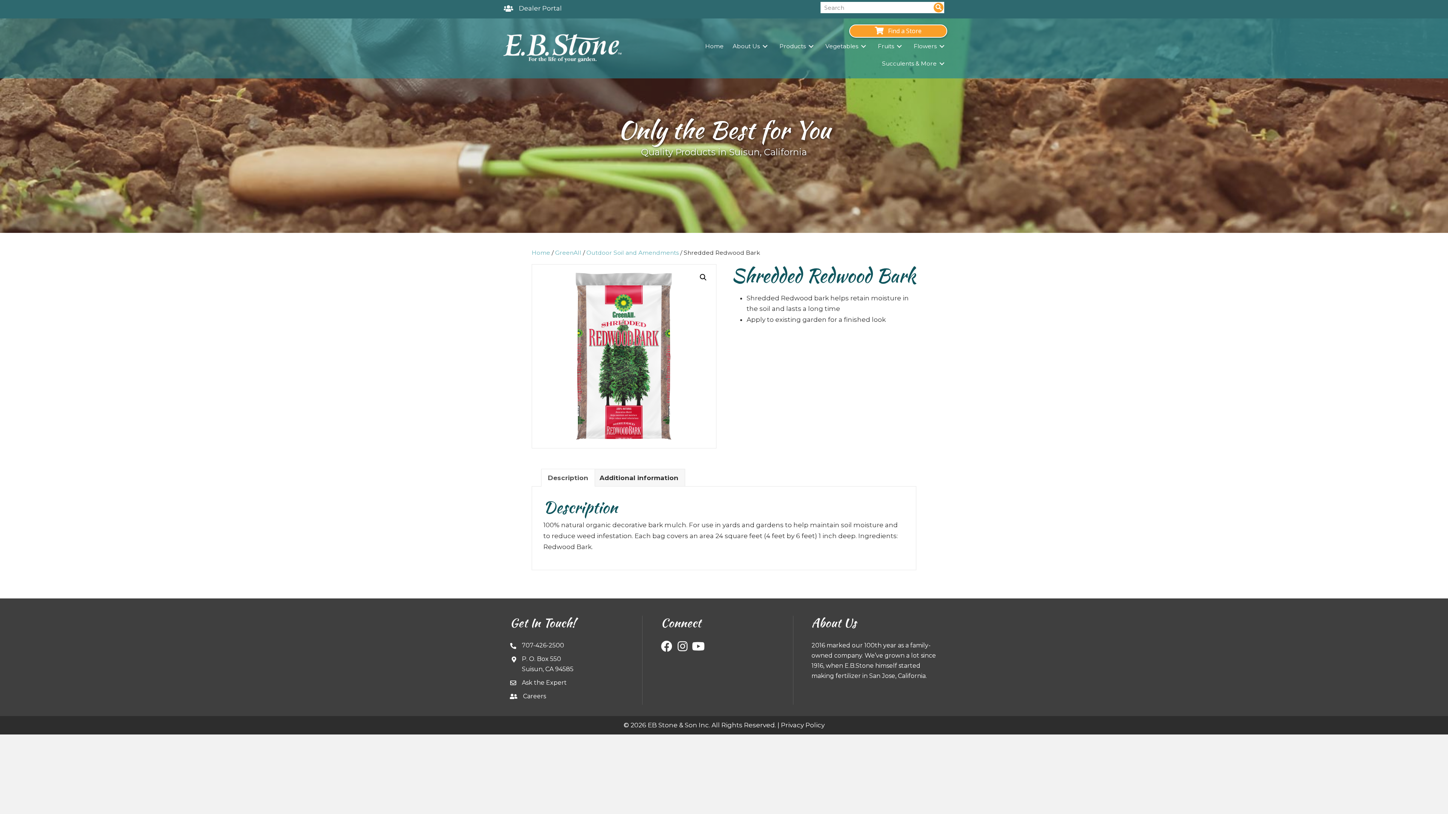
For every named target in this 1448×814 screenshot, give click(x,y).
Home (541, 252)
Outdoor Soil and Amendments (632, 252)
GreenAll (568, 252)
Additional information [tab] (639, 478)
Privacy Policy (803, 725)
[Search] (938, 7)
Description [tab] (568, 478)
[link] (714, 46)
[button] (703, 277)
